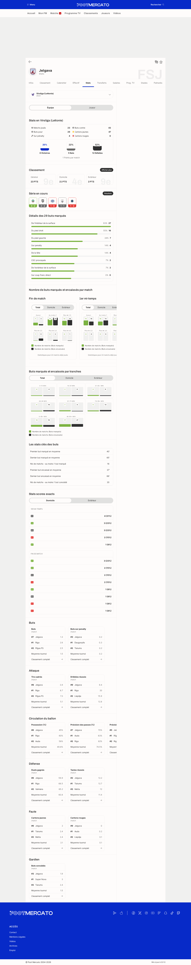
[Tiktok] (172, 913)
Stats (88, 83)
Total (37, 307)
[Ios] (121, 913)
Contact (13, 932)
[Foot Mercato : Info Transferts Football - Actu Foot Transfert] (93, 4)
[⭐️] (161, 62)
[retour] (30, 62)
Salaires (116, 83)
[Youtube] (153, 913)
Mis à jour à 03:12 (158, 962)
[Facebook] (133, 913)
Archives (13, 946)
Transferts (101, 83)
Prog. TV (130, 83)
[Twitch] (178, 913)
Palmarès (158, 83)
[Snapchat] (165, 913)
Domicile (51, 307)
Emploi (12, 950)
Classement (45, 83)
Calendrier (61, 83)
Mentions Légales (17, 937)
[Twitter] (140, 913)
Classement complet (40, 659)
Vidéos (12, 941)
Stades (144, 83)
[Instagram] (146, 913)
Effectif (76, 83)
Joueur (92, 107)
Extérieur (66, 307)
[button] (31, 4)
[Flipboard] (159, 913)
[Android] (115, 913)
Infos (31, 83)
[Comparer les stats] (156, 62)
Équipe (50, 107)
